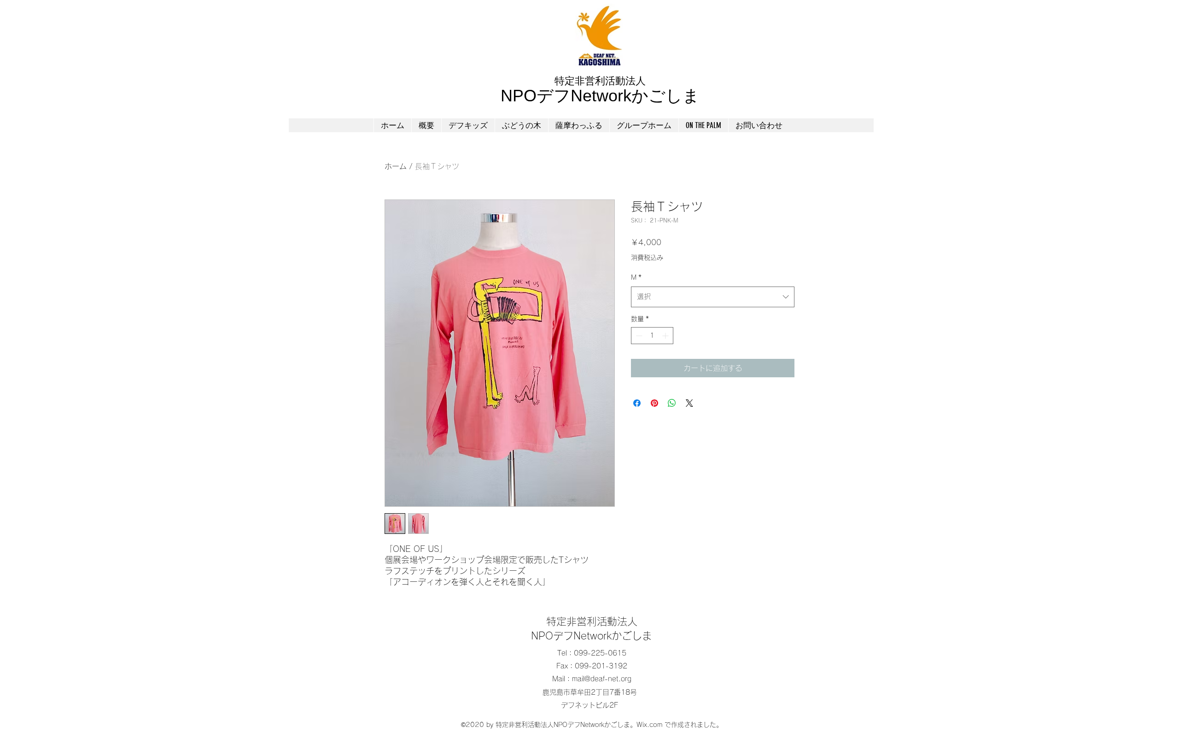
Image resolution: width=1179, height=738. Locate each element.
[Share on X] (689, 403)
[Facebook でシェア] (636, 403)
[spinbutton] (652, 336)
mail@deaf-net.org (601, 678)
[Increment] (666, 336)
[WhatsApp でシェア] (671, 403)
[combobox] (712, 297)
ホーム (396, 166)
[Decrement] (638, 336)
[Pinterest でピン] (654, 403)
